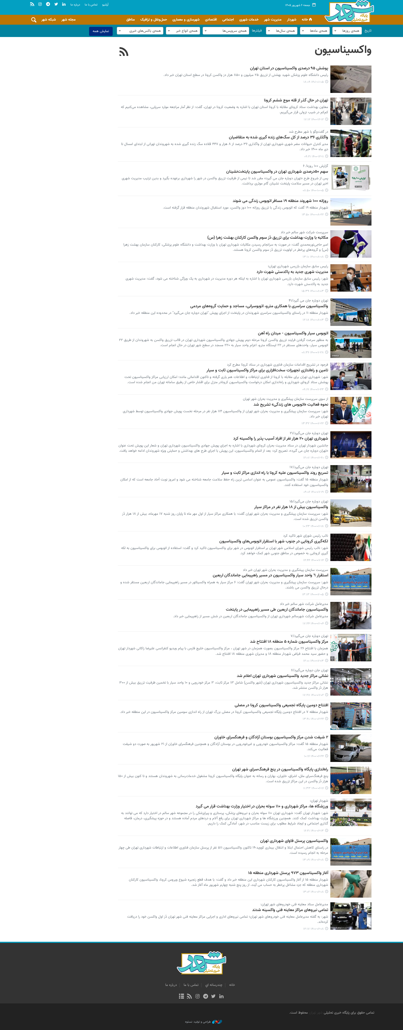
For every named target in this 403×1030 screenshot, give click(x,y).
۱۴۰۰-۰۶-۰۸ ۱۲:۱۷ (313, 929)
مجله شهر (68, 19)
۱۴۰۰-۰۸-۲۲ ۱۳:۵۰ (313, 214)
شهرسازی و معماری (186, 19)
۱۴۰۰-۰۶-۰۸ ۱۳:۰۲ (313, 892)
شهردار (291, 19)
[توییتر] (213, 997)
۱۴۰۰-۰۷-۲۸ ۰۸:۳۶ (313, 352)
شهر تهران (316, 1012)
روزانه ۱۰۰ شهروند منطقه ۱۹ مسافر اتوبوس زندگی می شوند (280, 201)
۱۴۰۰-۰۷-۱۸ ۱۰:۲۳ (313, 526)
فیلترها (257, 30)
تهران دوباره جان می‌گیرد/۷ (309, 636)
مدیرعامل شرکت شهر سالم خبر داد (304, 604)
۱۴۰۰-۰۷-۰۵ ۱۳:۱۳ (313, 594)
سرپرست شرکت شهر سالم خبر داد (304, 232)
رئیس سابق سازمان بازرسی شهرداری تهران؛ (298, 266)
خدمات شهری (249, 19)
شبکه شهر (48, 19)
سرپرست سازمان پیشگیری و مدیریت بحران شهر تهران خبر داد (285, 570)
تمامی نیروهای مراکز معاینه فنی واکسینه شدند (290, 910)
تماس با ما (91, 4)
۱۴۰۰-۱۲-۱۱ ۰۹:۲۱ (314, 156)
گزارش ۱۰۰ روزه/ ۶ (315, 166)
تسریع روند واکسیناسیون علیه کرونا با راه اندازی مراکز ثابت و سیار (275, 473)
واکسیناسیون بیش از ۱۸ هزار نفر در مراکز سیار (291, 507)
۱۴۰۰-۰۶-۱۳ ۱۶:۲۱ (314, 831)
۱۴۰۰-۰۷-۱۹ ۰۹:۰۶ (313, 492)
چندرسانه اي (213, 985)
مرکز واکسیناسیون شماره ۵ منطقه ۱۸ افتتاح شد (289, 642)
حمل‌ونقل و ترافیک (153, 19)
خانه (305, 19)
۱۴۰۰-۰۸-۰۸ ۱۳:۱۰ (313, 257)
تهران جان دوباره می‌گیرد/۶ (309, 670)
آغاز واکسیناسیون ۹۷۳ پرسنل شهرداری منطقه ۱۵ (288, 873)
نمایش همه (101, 31)
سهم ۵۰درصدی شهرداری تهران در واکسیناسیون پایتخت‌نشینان (277, 172)
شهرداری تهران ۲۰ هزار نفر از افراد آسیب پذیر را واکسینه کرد (280, 439)
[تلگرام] (205, 997)
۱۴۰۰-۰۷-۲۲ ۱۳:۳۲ (313, 423)
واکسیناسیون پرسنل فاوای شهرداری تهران (294, 841)
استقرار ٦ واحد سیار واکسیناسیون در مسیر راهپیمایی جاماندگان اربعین (270, 576)
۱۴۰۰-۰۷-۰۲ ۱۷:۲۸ (313, 695)
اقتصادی (211, 19)
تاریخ (368, 30)
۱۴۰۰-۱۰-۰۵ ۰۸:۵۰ (313, 190)
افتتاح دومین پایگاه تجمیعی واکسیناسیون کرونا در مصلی (281, 705)
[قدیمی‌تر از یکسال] (350, 79)
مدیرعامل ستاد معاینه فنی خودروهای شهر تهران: (294, 904)
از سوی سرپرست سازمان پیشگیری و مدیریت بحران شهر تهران (285, 399)
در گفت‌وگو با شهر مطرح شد (308, 132)
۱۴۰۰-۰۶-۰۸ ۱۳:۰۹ (313, 860)
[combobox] (347, 31)
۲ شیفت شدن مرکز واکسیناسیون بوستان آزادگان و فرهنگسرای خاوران (271, 738)
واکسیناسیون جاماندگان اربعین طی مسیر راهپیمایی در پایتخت (277, 610)
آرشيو (105, 4)
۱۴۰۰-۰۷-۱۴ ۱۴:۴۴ (313, 560)
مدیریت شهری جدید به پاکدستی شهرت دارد (292, 272)
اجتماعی (228, 19)
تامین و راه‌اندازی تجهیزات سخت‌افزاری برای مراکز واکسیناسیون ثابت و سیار (267, 371)
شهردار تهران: (319, 801)
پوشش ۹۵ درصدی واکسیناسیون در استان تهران (289, 69)
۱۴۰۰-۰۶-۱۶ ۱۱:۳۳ (313, 788)
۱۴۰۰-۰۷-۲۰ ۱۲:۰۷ (313, 458)
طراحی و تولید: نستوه (198, 1022)
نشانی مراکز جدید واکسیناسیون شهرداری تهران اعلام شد (282, 676)
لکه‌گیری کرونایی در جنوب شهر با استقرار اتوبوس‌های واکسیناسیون (273, 542)
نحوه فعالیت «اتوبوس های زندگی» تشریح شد (291, 405)
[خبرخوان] (189, 997)
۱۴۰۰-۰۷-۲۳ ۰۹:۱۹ (313, 389)
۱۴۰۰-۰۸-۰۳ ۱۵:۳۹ (313, 291)
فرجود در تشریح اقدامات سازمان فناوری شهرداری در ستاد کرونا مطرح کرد (277, 365)
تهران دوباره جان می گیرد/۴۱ (308, 300)
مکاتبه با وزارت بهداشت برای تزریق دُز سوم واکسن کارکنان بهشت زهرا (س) (267, 238)
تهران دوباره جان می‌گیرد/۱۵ (309, 501)
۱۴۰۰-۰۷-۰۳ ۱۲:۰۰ (313, 661)
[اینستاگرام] (197, 997)
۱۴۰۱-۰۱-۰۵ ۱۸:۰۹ (313, 82)
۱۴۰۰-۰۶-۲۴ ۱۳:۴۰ (313, 719)
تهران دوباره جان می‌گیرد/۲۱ (309, 433)
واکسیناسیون (343, 50)
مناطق (130, 19)
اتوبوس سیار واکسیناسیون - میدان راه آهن (293, 334)
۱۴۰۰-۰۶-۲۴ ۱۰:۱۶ (314, 756)
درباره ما (75, 4)
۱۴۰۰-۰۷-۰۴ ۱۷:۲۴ (313, 623)
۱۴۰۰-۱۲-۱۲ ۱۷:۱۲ (314, 119)
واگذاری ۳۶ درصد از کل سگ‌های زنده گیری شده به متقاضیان (278, 138)
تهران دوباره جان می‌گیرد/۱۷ (309, 467)
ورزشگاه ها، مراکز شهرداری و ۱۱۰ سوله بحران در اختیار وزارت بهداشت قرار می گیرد (262, 807)
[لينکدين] (221, 997)
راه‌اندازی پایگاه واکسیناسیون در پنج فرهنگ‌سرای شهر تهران (280, 770)
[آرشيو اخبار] (181, 997)
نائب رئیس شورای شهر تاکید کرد (305, 536)
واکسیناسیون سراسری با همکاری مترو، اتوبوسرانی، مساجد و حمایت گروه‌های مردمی (259, 306)
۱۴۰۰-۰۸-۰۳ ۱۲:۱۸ (313, 320)
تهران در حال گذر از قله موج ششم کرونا (296, 101)
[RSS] (124, 52)
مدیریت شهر (273, 19)
